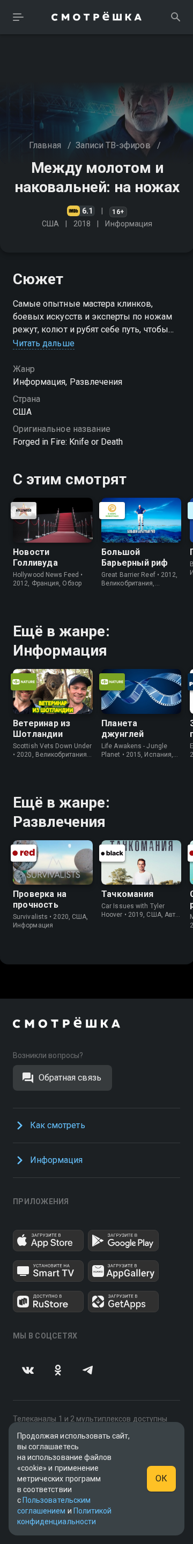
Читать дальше (44, 343)
